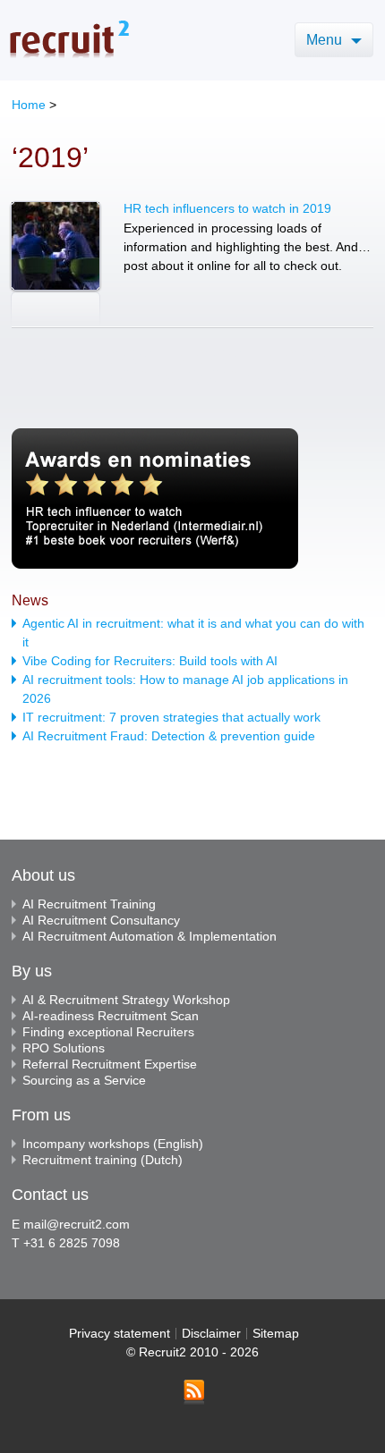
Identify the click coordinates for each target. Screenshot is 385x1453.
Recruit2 (69, 38)
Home (29, 104)
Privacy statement (119, 1333)
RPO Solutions (63, 1048)
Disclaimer (211, 1333)
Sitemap (275, 1333)
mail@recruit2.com (76, 1224)
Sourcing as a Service (84, 1080)
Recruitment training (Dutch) (102, 1160)
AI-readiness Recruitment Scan (110, 1016)
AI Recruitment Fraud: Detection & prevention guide (168, 736)
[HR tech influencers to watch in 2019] (55, 264)
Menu (326, 39)
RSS (194, 1392)
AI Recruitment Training (89, 904)
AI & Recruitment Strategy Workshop (126, 1000)
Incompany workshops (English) (112, 1143)
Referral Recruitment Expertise (109, 1064)
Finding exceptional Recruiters (108, 1032)
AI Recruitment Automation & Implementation (149, 936)
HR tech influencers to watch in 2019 (227, 208)
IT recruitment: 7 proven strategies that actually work (171, 717)
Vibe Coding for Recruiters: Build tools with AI (150, 661)
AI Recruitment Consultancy (101, 920)
